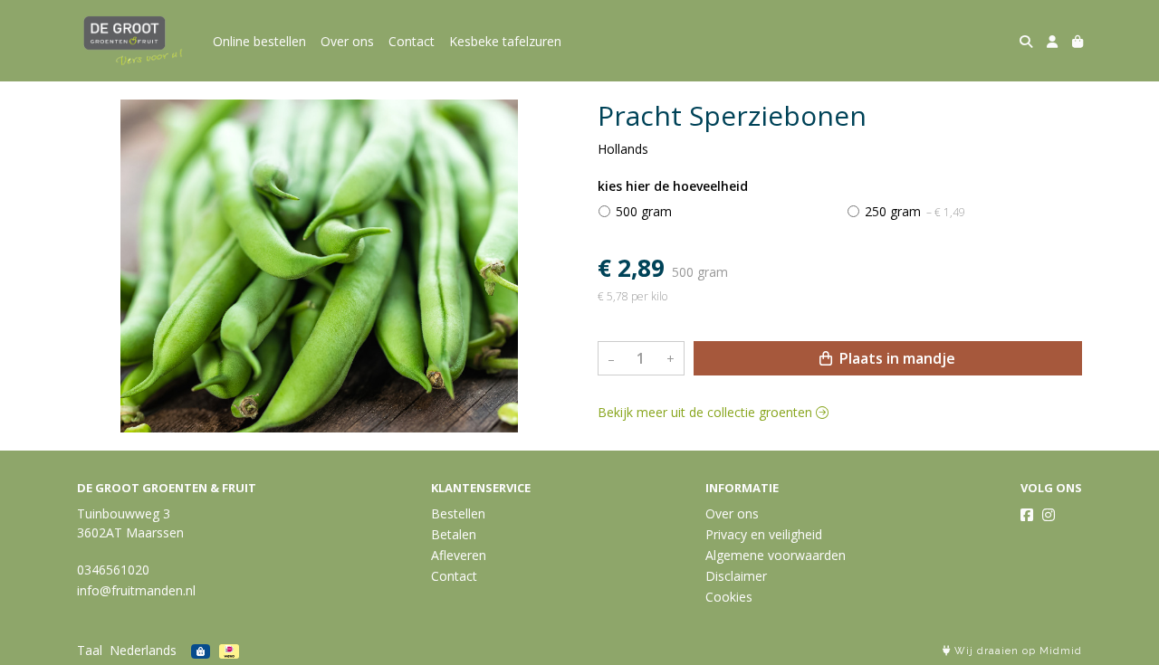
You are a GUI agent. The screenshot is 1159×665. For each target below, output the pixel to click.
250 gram (915, 211)
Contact (411, 41)
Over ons (347, 41)
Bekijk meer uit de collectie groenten (707, 413)
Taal (89, 650)
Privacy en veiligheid (763, 534)
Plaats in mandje (895, 359)
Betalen (453, 534)
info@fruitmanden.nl (136, 590)
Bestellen (458, 513)
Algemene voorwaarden (775, 555)
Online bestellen (259, 41)
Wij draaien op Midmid (1016, 651)
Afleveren (458, 555)
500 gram (644, 211)
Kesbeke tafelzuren (505, 41)
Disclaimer (736, 575)
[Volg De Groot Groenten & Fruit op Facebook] (1026, 515)
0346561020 (113, 569)
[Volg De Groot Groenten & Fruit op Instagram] (1048, 515)
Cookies (728, 596)
